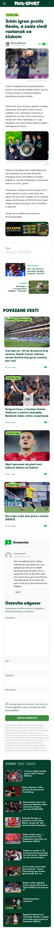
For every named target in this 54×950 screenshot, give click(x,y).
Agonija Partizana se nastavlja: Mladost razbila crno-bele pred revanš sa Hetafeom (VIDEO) (35, 918)
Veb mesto (10, 689)
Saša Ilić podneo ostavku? (31, 900)
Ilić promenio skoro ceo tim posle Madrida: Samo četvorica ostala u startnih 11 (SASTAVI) (35, 805)
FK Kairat (11, 252)
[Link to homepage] (27, 3)
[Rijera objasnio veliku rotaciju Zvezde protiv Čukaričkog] (12, 791)
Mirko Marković (18, 43)
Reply (18, 592)
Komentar (10, 617)
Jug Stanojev (24, 252)
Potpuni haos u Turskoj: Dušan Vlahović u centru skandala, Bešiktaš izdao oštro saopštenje (26, 412)
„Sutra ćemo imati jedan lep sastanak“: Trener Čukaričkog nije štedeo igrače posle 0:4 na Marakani (34, 871)
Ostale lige (12, 15)
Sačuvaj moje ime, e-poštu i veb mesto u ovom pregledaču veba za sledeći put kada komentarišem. (26, 707)
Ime (7, 661)
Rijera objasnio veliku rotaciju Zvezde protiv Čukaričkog (33, 789)
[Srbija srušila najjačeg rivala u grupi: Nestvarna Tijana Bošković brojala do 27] (13, 887)
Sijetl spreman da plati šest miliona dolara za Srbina (23, 466)
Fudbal (11, 319)
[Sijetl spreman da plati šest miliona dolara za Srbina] (27, 445)
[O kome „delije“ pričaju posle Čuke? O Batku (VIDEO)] (13, 776)
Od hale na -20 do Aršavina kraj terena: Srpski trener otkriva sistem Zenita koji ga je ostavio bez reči (26, 355)
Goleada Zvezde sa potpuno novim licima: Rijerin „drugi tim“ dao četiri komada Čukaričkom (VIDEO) (35, 823)
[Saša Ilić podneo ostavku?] (13, 903)
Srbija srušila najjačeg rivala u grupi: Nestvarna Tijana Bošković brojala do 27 (35, 886)
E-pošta (9, 675)
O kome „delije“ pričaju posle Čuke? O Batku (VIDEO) (35, 773)
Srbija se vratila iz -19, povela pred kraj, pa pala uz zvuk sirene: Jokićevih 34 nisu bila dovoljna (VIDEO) (35, 855)
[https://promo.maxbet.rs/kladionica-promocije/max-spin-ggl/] (27, 229)
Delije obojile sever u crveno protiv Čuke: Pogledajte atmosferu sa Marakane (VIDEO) (34, 838)
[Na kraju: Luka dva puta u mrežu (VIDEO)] (27, 497)
